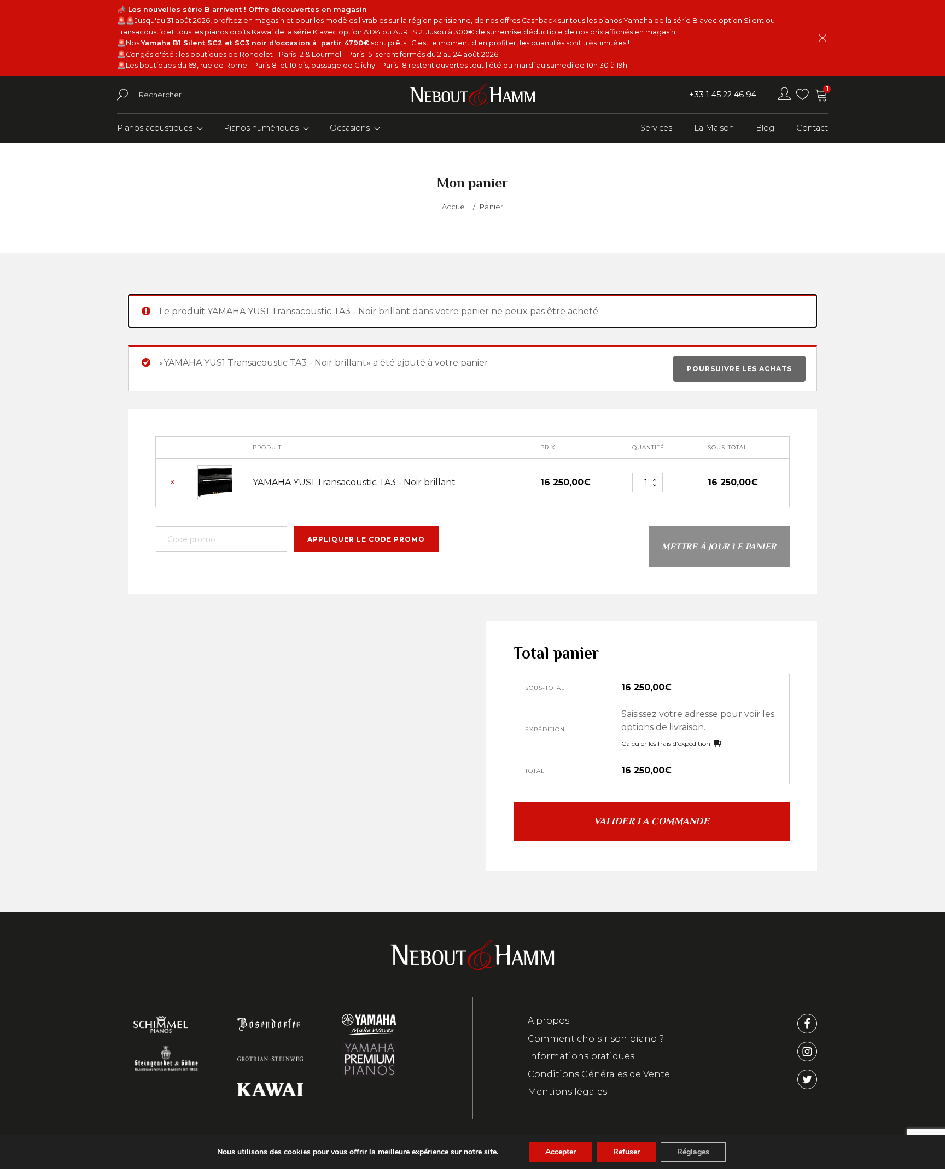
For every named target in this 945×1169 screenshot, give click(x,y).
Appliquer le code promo (366, 539)
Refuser (626, 1152)
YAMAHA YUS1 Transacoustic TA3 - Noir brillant (354, 482)
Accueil (455, 206)
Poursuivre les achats (739, 369)
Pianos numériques (261, 128)
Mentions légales (567, 1091)
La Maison (714, 128)
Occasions (350, 128)
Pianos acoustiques (154, 128)
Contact (812, 128)
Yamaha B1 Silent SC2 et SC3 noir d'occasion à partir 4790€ (255, 43)
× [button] (172, 483)
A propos (548, 1020)
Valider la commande (652, 820)
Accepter (560, 1152)
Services (656, 128)
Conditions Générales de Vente (599, 1074)
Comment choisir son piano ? (596, 1038)
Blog (765, 128)
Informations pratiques (581, 1056)
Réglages (693, 1152)
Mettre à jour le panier (719, 546)
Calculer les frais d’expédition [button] (665, 743)
